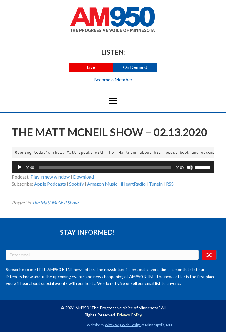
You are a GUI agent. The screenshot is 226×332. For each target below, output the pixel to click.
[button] (91, 67)
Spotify (76, 183)
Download (83, 176)
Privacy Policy (129, 314)
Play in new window (50, 176)
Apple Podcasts (50, 183)
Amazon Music (102, 183)
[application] (113, 167)
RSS (170, 183)
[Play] (19, 167)
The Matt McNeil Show (55, 202)
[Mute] (190, 167)
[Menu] (113, 101)
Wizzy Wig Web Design (123, 325)
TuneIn (156, 183)
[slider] (203, 166)
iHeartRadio (133, 183)
